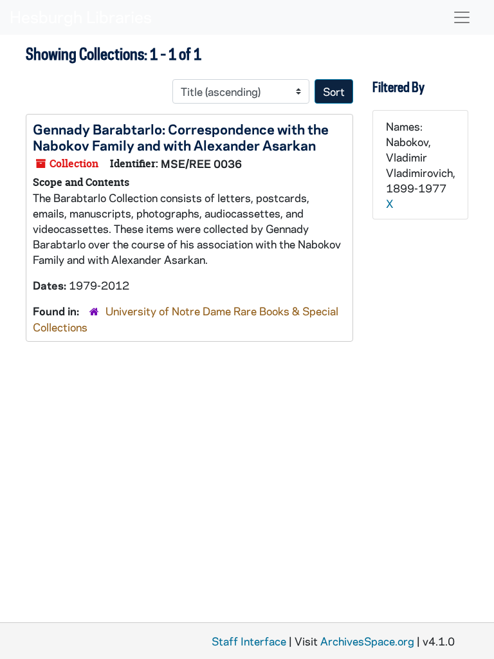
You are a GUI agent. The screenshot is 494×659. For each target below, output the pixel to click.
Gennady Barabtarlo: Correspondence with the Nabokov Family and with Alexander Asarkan (181, 137)
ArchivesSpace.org (367, 641)
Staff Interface (249, 641)
